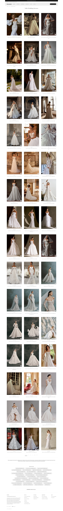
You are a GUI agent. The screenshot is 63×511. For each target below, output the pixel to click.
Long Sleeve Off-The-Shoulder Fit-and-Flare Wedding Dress (49, 313)
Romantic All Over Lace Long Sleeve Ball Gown (14, 341)
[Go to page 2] (37, 455)
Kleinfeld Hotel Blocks (36, 497)
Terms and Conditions (53, 496)
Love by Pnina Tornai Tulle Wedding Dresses (31, 468)
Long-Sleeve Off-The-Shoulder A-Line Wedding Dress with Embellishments (14, 369)
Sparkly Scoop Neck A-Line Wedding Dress (31, 341)
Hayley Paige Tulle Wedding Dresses (31, 476)
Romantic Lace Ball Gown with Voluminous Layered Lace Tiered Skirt (48, 148)
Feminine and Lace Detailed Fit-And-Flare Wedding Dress (14, 37)
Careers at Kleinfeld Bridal (27, 496)
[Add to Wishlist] (21, 35)
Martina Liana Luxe (48, 64)
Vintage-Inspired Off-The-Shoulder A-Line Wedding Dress (14, 148)
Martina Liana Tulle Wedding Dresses (21, 471)
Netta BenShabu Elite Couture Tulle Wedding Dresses (21, 478)
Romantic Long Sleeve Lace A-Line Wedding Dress (31, 93)
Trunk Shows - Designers (44, 497)
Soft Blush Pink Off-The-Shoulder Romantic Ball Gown (48, 341)
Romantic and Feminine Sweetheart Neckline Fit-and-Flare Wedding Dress (31, 231)
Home (7, 6)
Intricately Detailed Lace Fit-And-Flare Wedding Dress (48, 176)
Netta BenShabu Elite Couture (14, 36)
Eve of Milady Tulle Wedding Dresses (17, 484)
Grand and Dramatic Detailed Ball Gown (31, 65)
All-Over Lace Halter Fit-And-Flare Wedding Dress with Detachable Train (31, 314)
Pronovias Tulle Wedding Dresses (28, 473)
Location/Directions (26, 502)
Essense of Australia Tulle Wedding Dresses (42, 468)
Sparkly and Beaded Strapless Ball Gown (14, 93)
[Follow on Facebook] (7, 506)
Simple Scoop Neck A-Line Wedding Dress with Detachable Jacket (48, 397)
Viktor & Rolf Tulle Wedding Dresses (20, 481)
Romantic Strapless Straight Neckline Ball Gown (31, 148)
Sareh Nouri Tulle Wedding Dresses (44, 478)
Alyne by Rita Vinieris (49, 202)
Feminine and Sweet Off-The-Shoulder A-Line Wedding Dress (14, 176)
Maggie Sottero (31, 36)
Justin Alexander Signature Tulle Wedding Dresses (17, 473)
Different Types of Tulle (31, 489)
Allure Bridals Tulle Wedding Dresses (20, 468)
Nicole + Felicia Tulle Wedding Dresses (31, 471)
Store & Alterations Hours (27, 503)
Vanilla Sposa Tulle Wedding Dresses (39, 484)
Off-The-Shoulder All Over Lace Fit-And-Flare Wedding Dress (31, 176)
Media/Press (25, 497)
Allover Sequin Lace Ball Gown (31, 37)
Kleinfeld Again (35, 496)
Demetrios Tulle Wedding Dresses (47, 473)
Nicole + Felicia (14, 340)
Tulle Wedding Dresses (12, 6)
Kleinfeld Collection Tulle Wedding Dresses (28, 484)
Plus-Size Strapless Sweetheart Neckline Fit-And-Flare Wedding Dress (48, 38)
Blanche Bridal (31, 64)
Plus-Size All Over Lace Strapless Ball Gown (31, 203)
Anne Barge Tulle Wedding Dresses (38, 473)
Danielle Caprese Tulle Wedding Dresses (41, 471)
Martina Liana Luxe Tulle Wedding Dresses (33, 478)
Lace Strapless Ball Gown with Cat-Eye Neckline (48, 203)
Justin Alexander (14, 92)
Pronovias (14, 175)
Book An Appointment (44, 496)
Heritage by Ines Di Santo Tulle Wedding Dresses (41, 481)
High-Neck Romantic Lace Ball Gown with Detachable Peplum (48, 65)
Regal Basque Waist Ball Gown (14, 203)
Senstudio (14, 312)
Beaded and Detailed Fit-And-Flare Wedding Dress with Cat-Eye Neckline (14, 66)
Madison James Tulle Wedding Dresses (41, 476)
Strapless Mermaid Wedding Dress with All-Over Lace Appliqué (14, 313)
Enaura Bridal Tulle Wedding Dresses (21, 476)
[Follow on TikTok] (14, 506)
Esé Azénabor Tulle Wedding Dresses (30, 481)
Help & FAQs (25, 501)
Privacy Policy (52, 497)
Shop (9, 6)
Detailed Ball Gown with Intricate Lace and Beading (49, 93)
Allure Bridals (31, 92)
